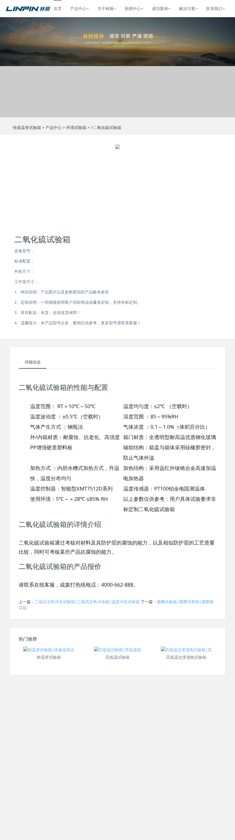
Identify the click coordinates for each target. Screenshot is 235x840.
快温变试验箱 (49, 657)
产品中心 (54, 127)
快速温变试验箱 (27, 127)
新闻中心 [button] (133, 8)
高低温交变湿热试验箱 (186, 657)
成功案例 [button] (160, 8)
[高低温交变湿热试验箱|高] (186, 649)
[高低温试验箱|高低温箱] (117, 649)
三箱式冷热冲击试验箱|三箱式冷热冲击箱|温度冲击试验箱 (87, 601)
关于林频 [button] (105, 8)
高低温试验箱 (117, 657)
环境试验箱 (76, 127)
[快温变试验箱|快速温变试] (49, 649)
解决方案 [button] (187, 8)
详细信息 (33, 362)
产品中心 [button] (78, 8)
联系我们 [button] (214, 8)
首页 (58, 8)
